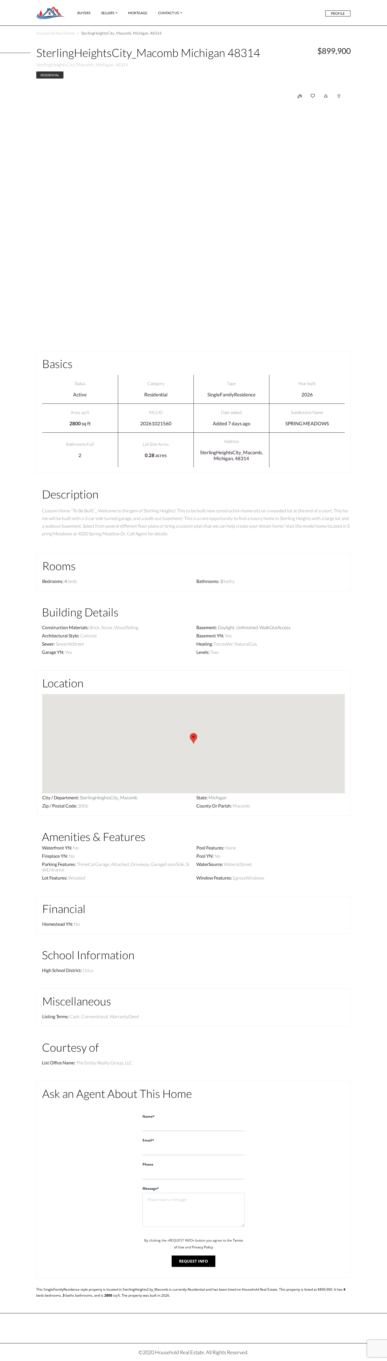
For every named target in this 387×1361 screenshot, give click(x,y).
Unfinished (247, 627)
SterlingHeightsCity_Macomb (108, 797)
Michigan (218, 797)
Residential (50, 75)
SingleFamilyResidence (231, 395)
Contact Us (168, 13)
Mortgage (137, 13)
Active (80, 395)
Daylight (226, 627)
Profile (338, 13)
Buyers (83, 13)
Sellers (107, 13)
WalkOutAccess (275, 627)
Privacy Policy (202, 1247)
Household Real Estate (55, 33)
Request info (193, 1261)
